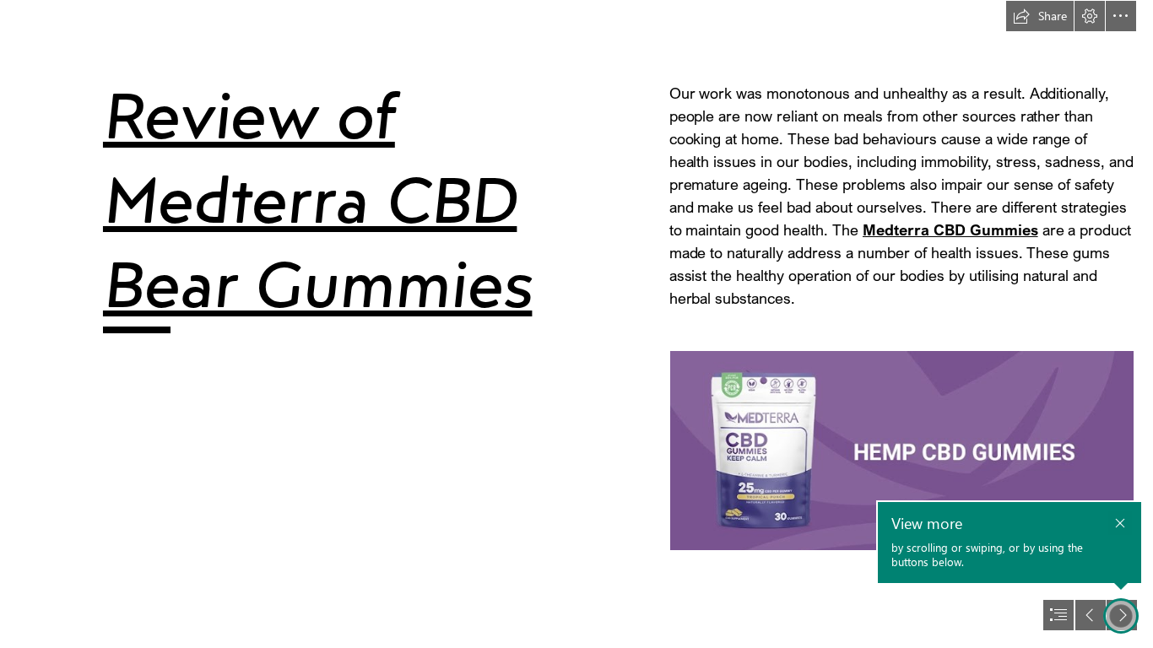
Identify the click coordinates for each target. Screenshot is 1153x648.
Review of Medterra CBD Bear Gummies (317, 199)
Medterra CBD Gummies (950, 229)
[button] (1040, 16)
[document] (576, 324)
